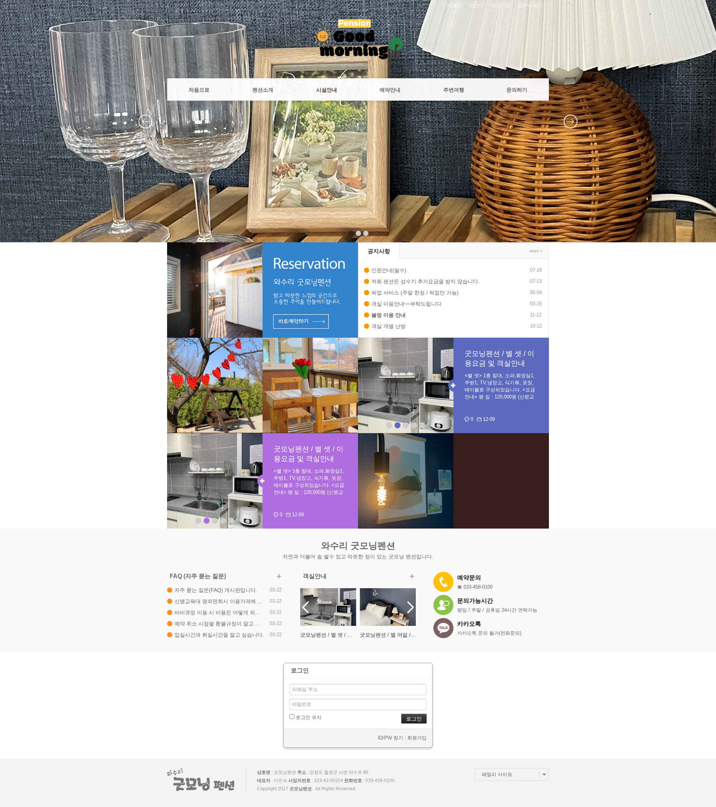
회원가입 (501, 6)
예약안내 (390, 90)
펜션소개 (262, 90)
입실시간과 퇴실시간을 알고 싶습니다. (219, 635)
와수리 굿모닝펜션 (358, 545)
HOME (454, 6)
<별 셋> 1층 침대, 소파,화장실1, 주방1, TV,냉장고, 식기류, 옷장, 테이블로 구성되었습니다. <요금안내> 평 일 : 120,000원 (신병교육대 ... (500, 390)
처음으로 (199, 90)
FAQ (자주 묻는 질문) (198, 576)
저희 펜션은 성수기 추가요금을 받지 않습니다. (425, 281)
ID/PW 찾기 (530, 6)
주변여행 (453, 90)
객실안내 (315, 576)
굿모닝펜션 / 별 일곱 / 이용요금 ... (388, 635)
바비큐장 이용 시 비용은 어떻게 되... (217, 612)
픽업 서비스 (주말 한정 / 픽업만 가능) (415, 293)
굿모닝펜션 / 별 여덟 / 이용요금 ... (328, 635)
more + (536, 251)
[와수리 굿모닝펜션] (358, 39)
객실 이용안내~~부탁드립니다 (406, 304)
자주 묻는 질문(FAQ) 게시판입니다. (216, 590)
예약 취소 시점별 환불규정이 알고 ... (217, 624)
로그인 (476, 6)
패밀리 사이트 (497, 774)
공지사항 (379, 251)
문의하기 (516, 90)
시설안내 (326, 90)
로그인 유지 (307, 717)
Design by (527, 789)
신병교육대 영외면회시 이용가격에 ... (218, 601)
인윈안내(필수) (388, 270)
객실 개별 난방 (388, 326)
